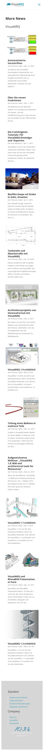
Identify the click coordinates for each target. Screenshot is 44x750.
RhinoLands (14, 723)
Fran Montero (16, 143)
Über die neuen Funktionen (17, 99)
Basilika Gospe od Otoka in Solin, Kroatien (22, 196)
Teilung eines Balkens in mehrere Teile (22, 425)
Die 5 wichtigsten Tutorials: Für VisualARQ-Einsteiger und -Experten (20, 136)
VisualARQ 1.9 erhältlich (22, 369)
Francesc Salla (16, 66)
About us (13, 717)
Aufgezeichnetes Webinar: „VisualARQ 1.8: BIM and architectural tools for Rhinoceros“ (20, 463)
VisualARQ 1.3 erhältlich (22, 643)
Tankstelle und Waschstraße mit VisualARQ (18, 253)
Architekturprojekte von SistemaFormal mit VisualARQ (22, 313)
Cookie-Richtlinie (16, 700)
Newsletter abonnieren (19, 707)
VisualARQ (14, 720)
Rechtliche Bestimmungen (20, 704)
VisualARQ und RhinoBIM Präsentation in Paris (21, 579)
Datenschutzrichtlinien (18, 697)
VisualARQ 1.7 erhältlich (22, 522)
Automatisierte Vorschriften (17, 62)
